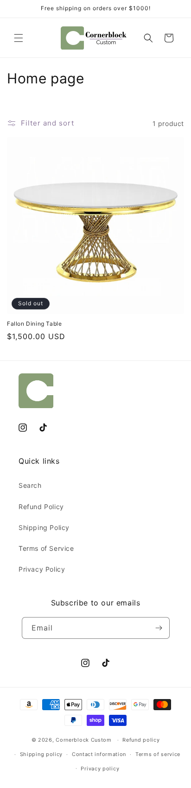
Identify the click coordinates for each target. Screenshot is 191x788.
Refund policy (140, 740)
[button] (18, 38)
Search (30, 485)
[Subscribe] (159, 628)
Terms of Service (46, 548)
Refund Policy (41, 507)
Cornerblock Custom (84, 740)
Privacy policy (100, 768)
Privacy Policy (42, 569)
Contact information (99, 754)
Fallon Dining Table (34, 323)
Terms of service (157, 754)
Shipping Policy (44, 527)
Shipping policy (41, 754)
